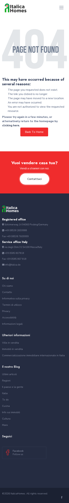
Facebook (18, 452)
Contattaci (34, 179)
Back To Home (34, 132)
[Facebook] (62, 497)
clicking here (10, 125)
